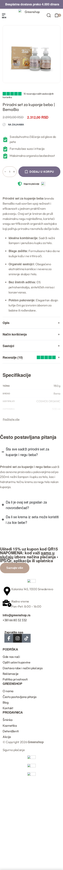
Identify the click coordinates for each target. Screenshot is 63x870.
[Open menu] (4, 16)
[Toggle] (11, 419)
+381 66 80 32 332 (15, 620)
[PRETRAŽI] (49, 15)
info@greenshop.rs (16, 615)
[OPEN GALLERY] (31, 54)
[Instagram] (17, 638)
